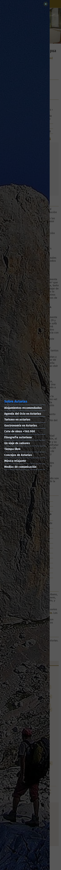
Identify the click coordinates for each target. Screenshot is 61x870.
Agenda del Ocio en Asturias (22, 413)
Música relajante (15, 460)
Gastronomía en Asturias (20, 425)
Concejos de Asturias (18, 455)
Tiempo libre (12, 449)
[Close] (45, 4)
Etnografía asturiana (18, 437)
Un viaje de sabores (17, 443)
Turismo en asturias (17, 419)
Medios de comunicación (20, 466)
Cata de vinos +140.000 (19, 431)
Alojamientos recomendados (23, 408)
